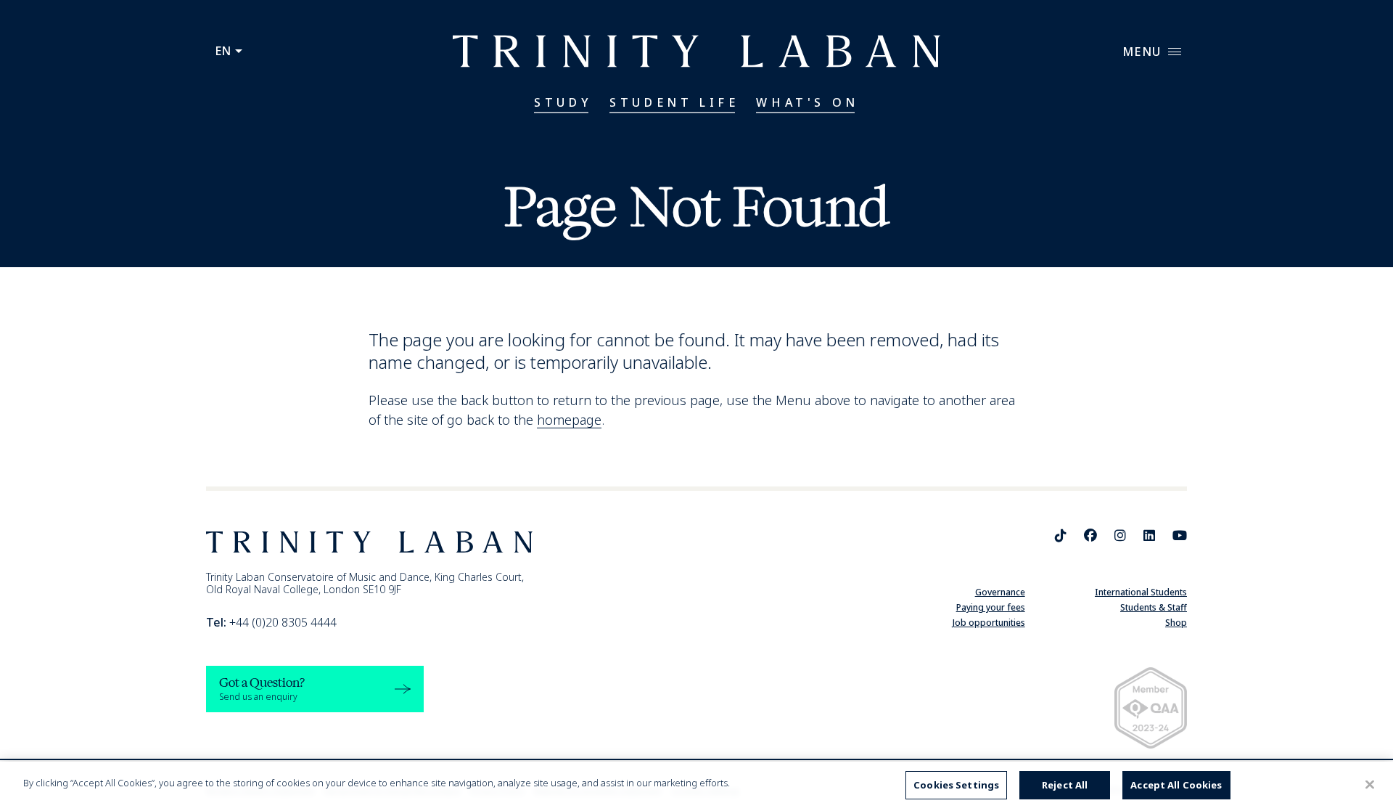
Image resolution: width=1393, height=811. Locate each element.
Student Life (674, 102)
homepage (569, 419)
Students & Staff (1153, 607)
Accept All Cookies (1176, 784)
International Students (1141, 592)
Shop (1176, 622)
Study (563, 102)
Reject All (1065, 784)
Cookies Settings (956, 784)
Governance (1000, 592)
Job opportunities (989, 622)
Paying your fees (990, 607)
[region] (696, 786)
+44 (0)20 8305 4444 (271, 622)
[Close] (1370, 784)
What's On (807, 102)
